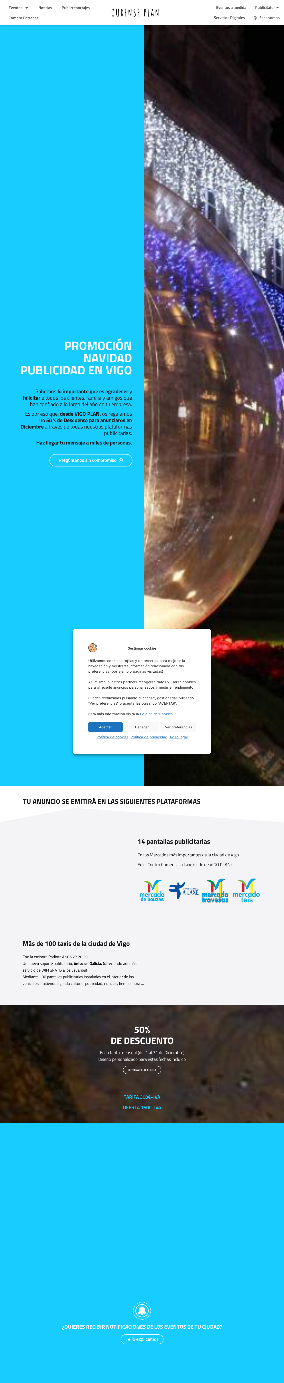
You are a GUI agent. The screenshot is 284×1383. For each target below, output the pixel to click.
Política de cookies (112, 737)
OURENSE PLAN (135, 12)
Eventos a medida (231, 7)
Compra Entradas (23, 18)
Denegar (142, 727)
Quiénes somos (267, 18)
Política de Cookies (156, 714)
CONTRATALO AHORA (142, 1070)
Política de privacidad (149, 737)
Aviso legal (179, 737)
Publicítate (264, 7)
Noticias (44, 8)
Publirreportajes (75, 8)
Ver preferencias (178, 727)
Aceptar (105, 727)
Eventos (15, 8)
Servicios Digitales (229, 18)
